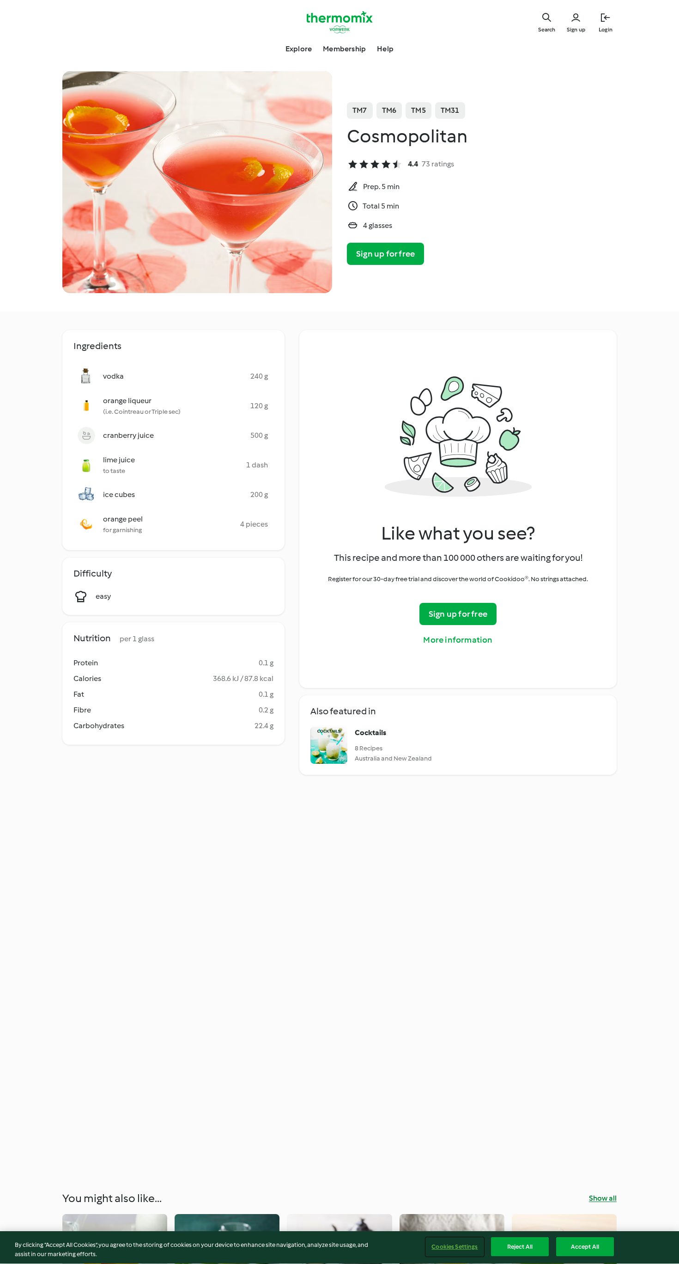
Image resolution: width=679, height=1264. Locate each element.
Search (546, 29)
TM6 (389, 110)
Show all (603, 1198)
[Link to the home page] (339, 22)
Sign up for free (385, 254)
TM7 (359, 110)
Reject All (520, 1246)
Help (385, 48)
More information (457, 640)
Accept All (585, 1246)
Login (605, 29)
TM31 (450, 110)
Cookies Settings (454, 1246)
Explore (298, 48)
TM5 (418, 110)
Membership (344, 48)
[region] (339, 1247)
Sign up (576, 29)
